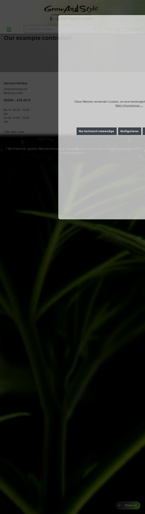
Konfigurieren (129, 131)
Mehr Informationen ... (129, 105)
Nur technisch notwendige (96, 131)
